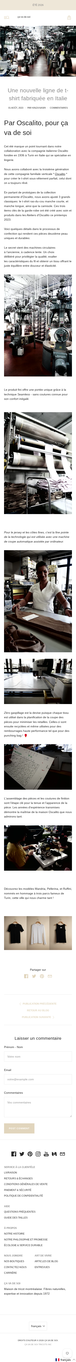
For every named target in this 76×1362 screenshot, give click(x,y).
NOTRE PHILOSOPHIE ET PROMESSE (26, 1239)
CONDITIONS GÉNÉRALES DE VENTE (26, 1184)
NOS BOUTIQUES (14, 1261)
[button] (65, 1359)
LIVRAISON (10, 1172)
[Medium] (54, 1155)
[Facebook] (13, 1155)
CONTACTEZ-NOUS (15, 1267)
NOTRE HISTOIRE (14, 1233)
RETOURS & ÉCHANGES (18, 1178)
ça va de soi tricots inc (38, 1344)
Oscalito (60, 174)
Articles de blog (46, 1261)
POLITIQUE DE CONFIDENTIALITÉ (23, 1195)
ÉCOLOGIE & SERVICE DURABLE (23, 1245)
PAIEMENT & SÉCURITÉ (17, 1190)
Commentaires (59, 108)
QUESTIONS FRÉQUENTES (19, 1211)
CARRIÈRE (10, 1272)
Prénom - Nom (13, 1047)
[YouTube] (46, 1155)
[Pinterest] (30, 1155)
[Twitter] (21, 1155)
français (36, 1326)
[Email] (62, 1155)
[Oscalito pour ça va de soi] (38, 933)
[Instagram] (38, 1155)
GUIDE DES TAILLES (16, 1217)
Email (7, 1070)
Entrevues (42, 1267)
